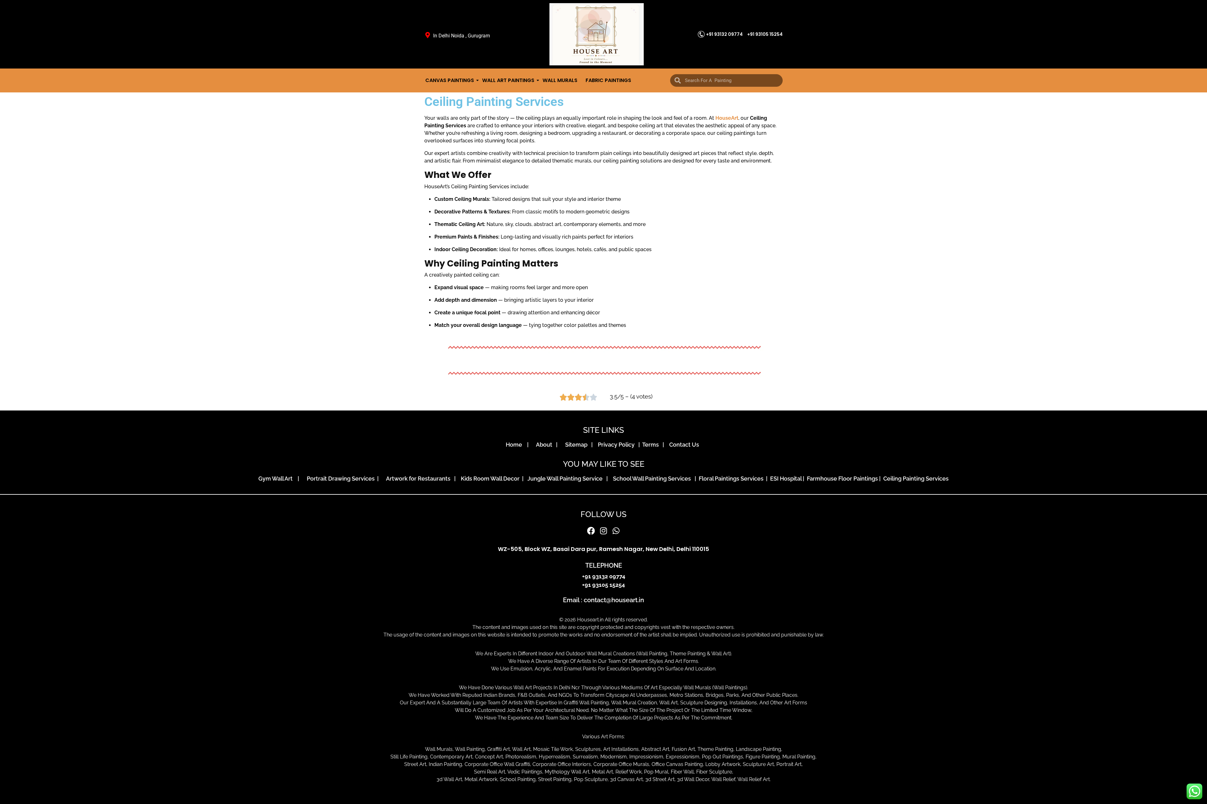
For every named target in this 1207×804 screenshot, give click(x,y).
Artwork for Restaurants (419, 478)
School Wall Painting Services (653, 478)
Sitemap (577, 444)
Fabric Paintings (608, 80)
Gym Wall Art (277, 478)
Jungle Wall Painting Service (566, 478)
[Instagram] (603, 531)
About (545, 444)
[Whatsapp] (616, 531)
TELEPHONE (603, 565)
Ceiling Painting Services (915, 478)
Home (516, 444)
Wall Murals (560, 80)
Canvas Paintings (449, 80)
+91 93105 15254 (765, 34)
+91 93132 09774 (724, 34)
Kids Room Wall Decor (491, 478)
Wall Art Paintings (508, 80)
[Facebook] (591, 531)
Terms (651, 444)
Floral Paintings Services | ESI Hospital (750, 478)
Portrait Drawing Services (341, 478)
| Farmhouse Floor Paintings (840, 478)
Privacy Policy (617, 444)
